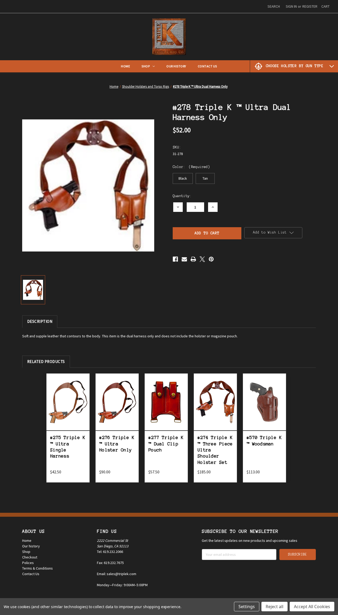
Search (273, 6)
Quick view (68, 394)
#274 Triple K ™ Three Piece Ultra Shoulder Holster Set (215, 450)
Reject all (274, 606)
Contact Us (207, 66)
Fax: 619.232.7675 (110, 562)
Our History (176, 66)
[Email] (184, 259)
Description (40, 321)
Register (309, 6)
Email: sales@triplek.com (116, 573)
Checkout (29, 557)
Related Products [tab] (46, 361)
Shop (146, 66)
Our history (31, 546)
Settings (246, 606)
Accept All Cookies (312, 606)
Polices (28, 562)
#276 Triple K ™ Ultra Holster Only (116, 443)
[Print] (193, 259)
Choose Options (68, 407)
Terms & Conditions (37, 568)
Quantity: (182, 196)
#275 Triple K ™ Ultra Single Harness (67, 446)
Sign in (291, 6)
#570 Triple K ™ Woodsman (264, 440)
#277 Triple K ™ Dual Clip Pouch (166, 443)
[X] (202, 259)
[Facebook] (175, 259)
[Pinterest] (211, 259)
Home (125, 66)
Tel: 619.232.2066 (110, 551)
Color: (191, 167)
